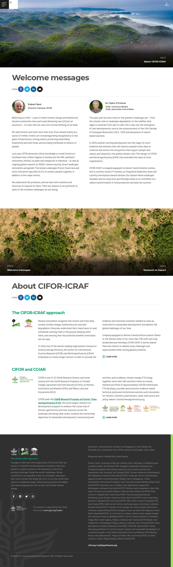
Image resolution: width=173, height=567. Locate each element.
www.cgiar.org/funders (53, 510)
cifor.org (92, 545)
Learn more (111, 356)
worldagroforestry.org (107, 545)
